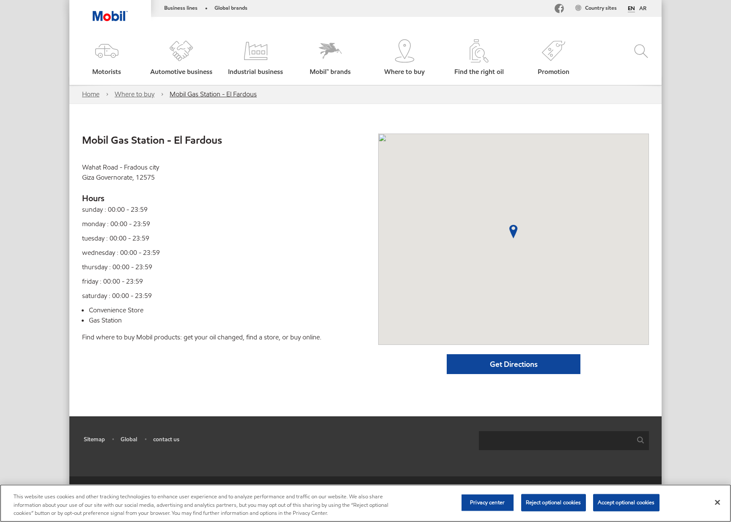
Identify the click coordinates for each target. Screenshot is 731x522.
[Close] (717, 502)
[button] (106, 58)
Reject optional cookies (553, 502)
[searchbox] (555, 440)
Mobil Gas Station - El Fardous (213, 94)
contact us (166, 439)
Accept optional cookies (626, 502)
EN (631, 8)
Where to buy (134, 94)
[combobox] (564, 440)
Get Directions (514, 364)
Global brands (230, 8)
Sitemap (94, 439)
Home (90, 94)
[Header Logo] (110, 10)
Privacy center (487, 502)
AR (642, 8)
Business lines (181, 8)
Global (129, 439)
